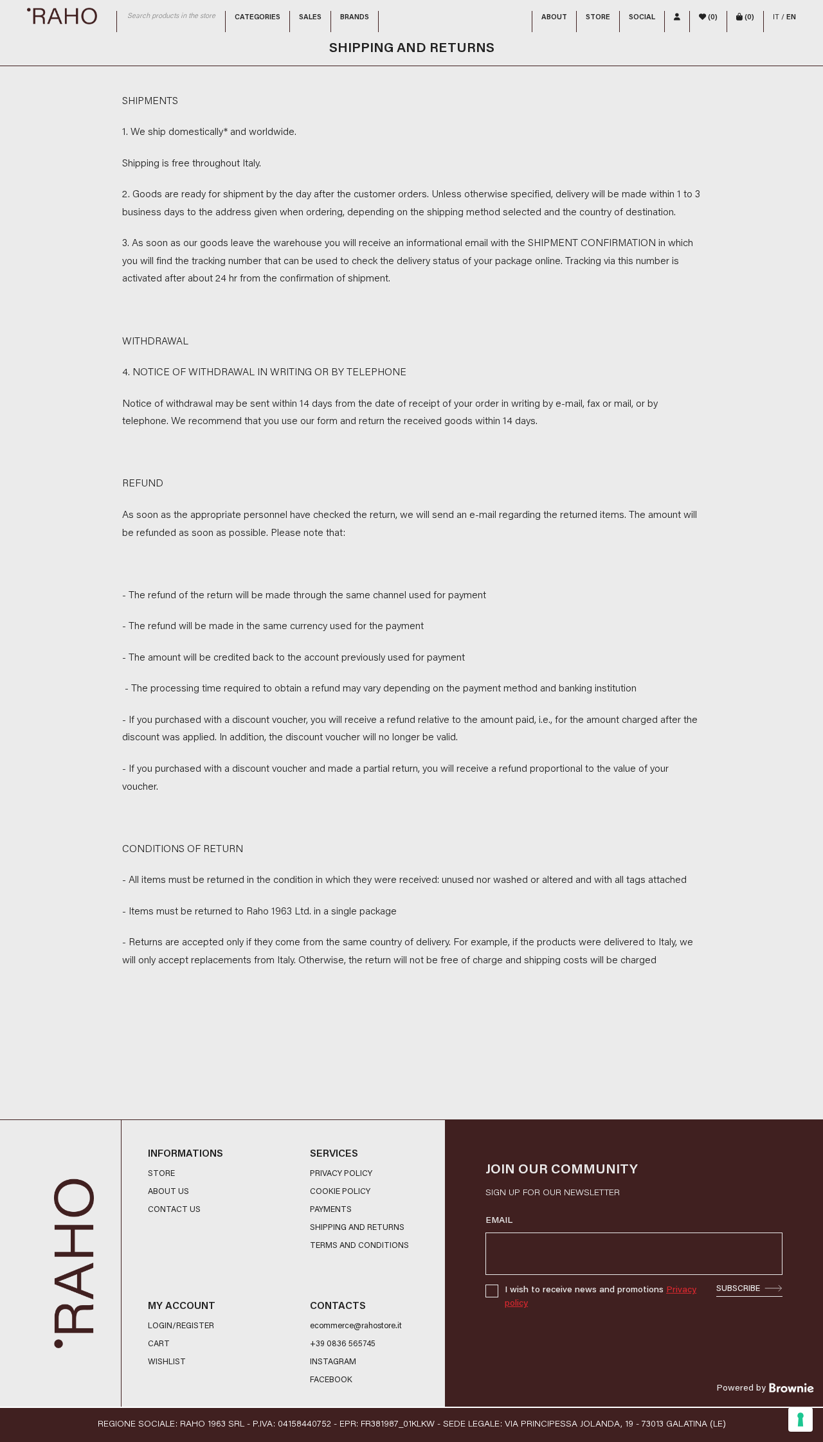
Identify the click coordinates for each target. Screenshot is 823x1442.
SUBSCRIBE (738, 1289)
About (554, 17)
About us (168, 1192)
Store (598, 17)
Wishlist (167, 1362)
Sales (310, 17)
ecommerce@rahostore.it (356, 1326)
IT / (784, 17)
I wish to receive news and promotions (600, 1297)
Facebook (331, 1380)
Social (642, 17)
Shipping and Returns (357, 1228)
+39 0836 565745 (342, 1344)
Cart (159, 1344)
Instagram (333, 1362)
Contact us (174, 1210)
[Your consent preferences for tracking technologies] (800, 1419)
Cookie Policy (340, 1192)
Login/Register (181, 1326)
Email (498, 1220)
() (712, 17)
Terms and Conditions (359, 1246)
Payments (331, 1210)
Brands (354, 17)
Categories (257, 17)
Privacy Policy (341, 1174)
